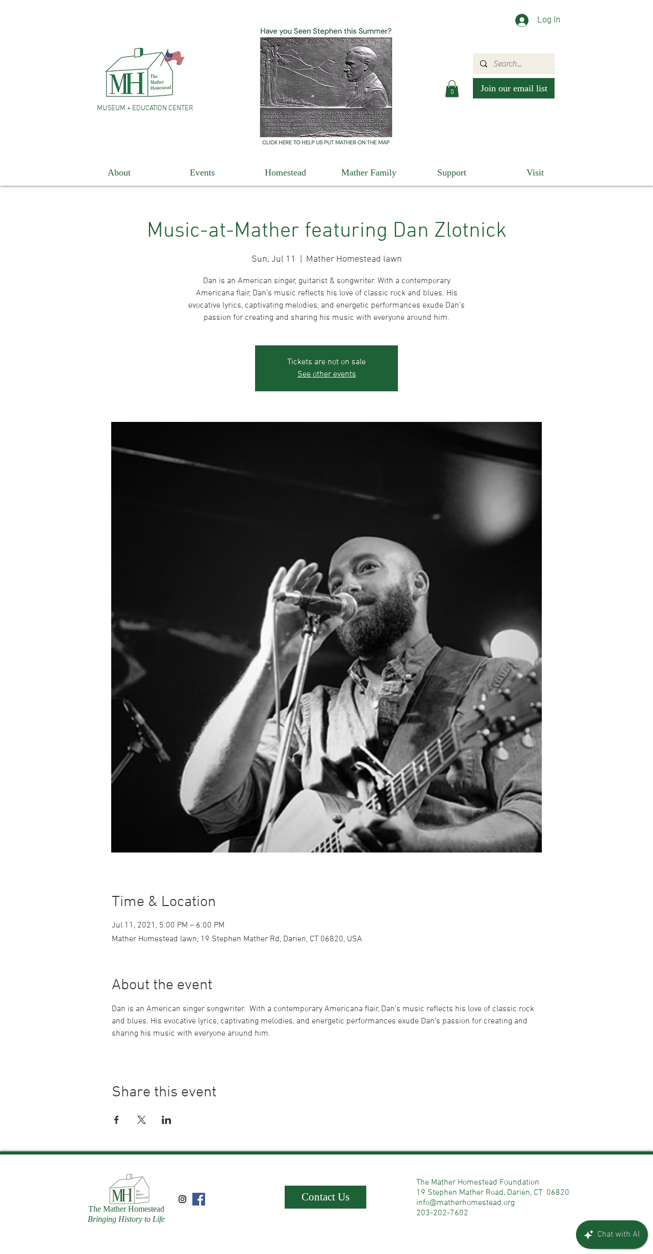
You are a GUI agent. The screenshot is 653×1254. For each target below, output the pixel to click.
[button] (452, 88)
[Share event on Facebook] (116, 1120)
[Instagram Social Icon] (182, 1199)
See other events (326, 374)
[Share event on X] (141, 1120)
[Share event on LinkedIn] (166, 1120)
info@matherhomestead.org (465, 1203)
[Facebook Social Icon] (198, 1199)
